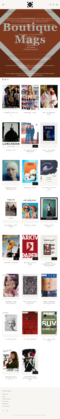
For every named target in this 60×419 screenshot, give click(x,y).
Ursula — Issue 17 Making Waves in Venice (49, 150)
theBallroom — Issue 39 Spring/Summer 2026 (11, 188)
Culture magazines (31, 45)
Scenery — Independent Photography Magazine (49, 302)
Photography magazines (31, 43)
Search (3, 396)
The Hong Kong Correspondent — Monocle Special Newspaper (49, 264)
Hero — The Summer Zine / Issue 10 (49, 113)
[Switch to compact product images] (7, 79)
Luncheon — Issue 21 (11, 150)
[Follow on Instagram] (7, 411)
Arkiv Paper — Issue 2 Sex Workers (30, 263)
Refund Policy (5, 403)
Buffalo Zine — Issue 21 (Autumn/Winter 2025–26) (11, 377)
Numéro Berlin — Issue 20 (30, 112)
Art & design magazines (31, 41)
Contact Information (6, 399)
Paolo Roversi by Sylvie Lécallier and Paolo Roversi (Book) (30, 378)
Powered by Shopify (39, 415)
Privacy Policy (5, 401)
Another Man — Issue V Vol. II (11, 113)
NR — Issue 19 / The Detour (30, 339)
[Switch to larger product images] (3, 79)
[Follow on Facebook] (3, 411)
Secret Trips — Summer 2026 (11, 262)
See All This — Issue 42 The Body (49, 188)
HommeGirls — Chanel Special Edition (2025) (11, 302)
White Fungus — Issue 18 (30, 187)
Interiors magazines (31, 47)
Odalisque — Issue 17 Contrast (49, 226)
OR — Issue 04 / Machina (11, 339)
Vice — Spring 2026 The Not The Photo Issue (29, 150)
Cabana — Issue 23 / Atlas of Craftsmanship (30, 302)
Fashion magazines (23, 34)
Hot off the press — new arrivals (31, 49)
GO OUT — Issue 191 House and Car (49, 340)
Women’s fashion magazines (31, 38)
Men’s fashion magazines (30, 36)
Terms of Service (6, 406)
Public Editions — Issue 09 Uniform (11, 226)
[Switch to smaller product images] (5, 79)
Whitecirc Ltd (5, 394)
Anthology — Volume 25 (30, 225)
